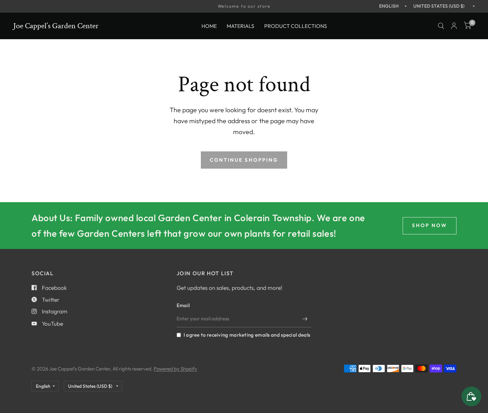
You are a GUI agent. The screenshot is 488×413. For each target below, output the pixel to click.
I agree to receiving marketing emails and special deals (247, 335)
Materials (240, 25)
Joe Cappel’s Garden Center (56, 26)
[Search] (441, 26)
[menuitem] (209, 26)
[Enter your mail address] (304, 318)
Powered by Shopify (175, 369)
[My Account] (453, 26)
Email (183, 305)
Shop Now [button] (429, 225)
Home (209, 25)
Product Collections (295, 25)
